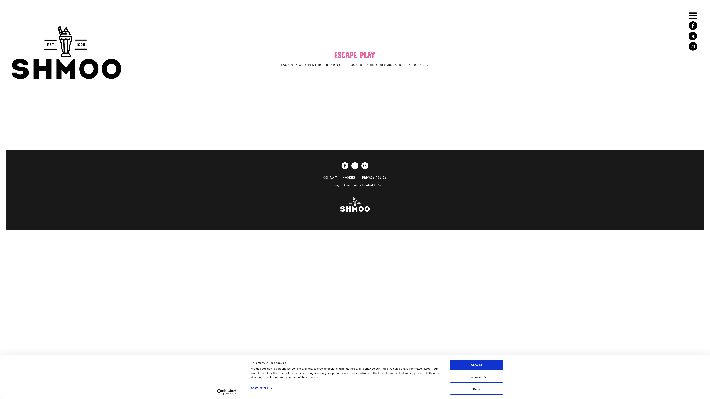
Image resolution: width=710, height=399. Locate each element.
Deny (476, 389)
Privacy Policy (374, 177)
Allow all (476, 364)
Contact (330, 177)
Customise (474, 377)
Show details (259, 387)
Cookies (349, 177)
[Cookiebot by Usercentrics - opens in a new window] (226, 392)
